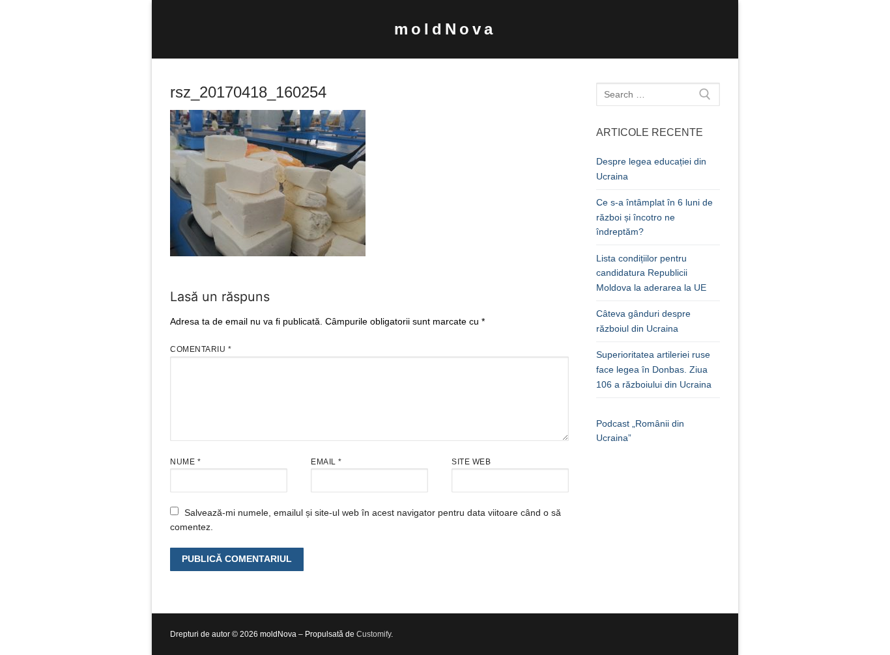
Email (326, 461)
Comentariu (200, 349)
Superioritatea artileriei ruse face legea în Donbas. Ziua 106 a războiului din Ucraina (653, 369)
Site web (471, 461)
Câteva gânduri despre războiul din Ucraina (643, 321)
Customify (373, 634)
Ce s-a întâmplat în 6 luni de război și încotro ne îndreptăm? (654, 217)
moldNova (445, 29)
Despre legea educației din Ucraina (651, 168)
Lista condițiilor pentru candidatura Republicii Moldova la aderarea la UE (651, 273)
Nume (185, 461)
